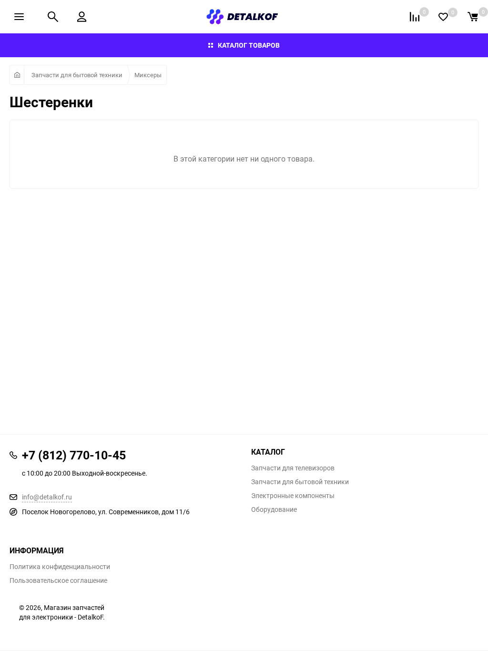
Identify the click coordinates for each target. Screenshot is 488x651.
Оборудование (274, 509)
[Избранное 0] (443, 16)
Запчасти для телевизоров (293, 468)
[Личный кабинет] (81, 16)
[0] (472, 16)
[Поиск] (53, 16)
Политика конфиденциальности (60, 566)
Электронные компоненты (293, 495)
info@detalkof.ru (47, 496)
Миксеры (148, 75)
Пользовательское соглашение (58, 580)
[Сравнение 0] (414, 16)
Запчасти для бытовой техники (76, 75)
